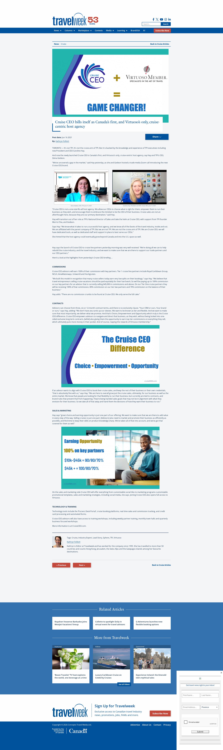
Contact (157, 724)
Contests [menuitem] (99, 30)
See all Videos (124, 684)
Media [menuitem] (109, 30)
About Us (146, 724)
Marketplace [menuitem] (83, 30)
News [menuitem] (56, 30)
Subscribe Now (160, 713)
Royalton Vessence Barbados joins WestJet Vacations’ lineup (71, 623)
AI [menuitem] (144, 30)
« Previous (61, 565)
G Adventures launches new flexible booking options (149, 623)
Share (155, 136)
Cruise (63, 44)
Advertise (135, 724)
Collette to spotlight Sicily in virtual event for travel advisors (110, 623)
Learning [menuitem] (121, 30)
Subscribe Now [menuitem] (162, 30)
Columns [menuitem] (68, 30)
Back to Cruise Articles (159, 44)
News (56, 44)
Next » (82, 565)
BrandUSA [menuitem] (135, 30)
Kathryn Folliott (62, 141)
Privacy (167, 724)
